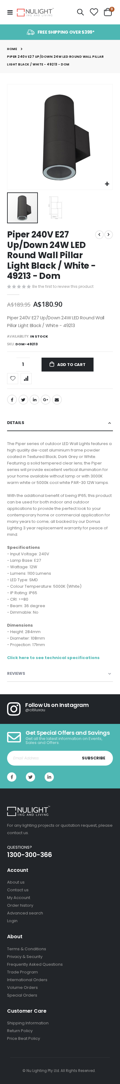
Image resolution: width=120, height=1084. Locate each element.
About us (16, 882)
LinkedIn (34, 400)
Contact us (18, 890)
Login (12, 921)
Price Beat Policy (23, 1038)
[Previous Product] (99, 234)
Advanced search (25, 913)
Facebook (12, 400)
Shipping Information (28, 1023)
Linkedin (49, 777)
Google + (45, 400)
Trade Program (22, 972)
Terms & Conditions (26, 949)
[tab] (60, 423)
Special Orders (22, 995)
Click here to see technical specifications (53, 658)
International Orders (27, 980)
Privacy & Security (24, 957)
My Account (18, 898)
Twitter (23, 400)
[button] (107, 184)
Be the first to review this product (63, 286)
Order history (20, 905)
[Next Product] (108, 234)
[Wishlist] (94, 12)
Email (57, 400)
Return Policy (20, 1031)
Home (12, 49)
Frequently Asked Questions (35, 964)
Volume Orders (22, 987)
